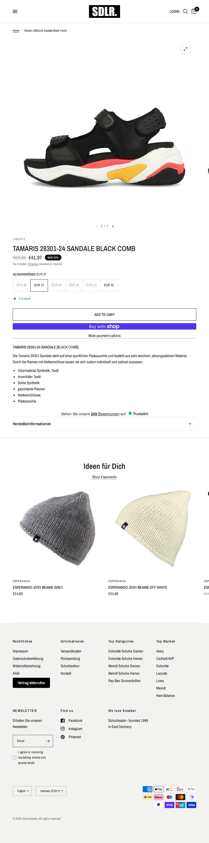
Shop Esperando (104, 477)
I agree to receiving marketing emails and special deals (32, 757)
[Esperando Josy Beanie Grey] (57, 531)
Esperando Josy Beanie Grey (38, 587)
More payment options (104, 335)
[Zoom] (185, 49)
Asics (160, 651)
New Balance (165, 695)
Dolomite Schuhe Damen (125, 651)
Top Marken (166, 641)
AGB (16, 673)
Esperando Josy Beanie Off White (137, 587)
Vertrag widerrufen (31, 682)
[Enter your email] (48, 741)
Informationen (72, 641)
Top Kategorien (121, 641)
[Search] (185, 11)
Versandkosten (71, 651)
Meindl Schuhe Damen (124, 666)
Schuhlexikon (70, 666)
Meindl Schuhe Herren (124, 673)
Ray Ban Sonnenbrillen (124, 680)
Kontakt (66, 673)
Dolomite (162, 666)
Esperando (21, 581)
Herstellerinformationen (32, 423)
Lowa (160, 680)
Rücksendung (70, 658)
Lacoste (161, 673)
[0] (193, 11)
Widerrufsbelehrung (27, 666)
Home (16, 31)
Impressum (20, 651)
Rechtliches (22, 641)
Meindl (161, 688)
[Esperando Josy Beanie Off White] (152, 531)
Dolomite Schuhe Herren (125, 658)
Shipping (32, 264)
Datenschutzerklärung (28, 658)
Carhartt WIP (165, 658)
